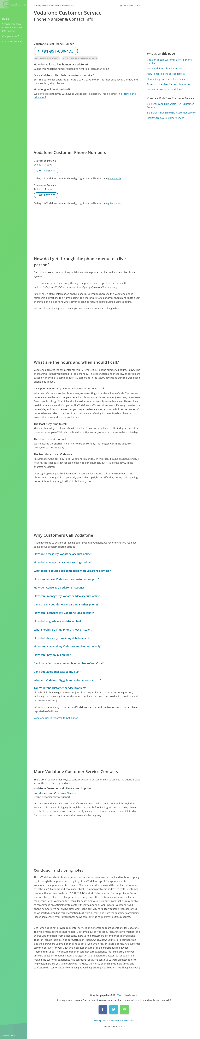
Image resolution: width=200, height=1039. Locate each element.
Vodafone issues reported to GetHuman (56, 718)
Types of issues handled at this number (168, 84)
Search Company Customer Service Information (12, 27)
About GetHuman (12, 41)
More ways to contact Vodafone (164, 89)
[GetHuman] (13, 4)
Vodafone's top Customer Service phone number (169, 61)
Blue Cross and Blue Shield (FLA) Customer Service (170, 105)
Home (5, 18)
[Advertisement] (87, 124)
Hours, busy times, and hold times (166, 79)
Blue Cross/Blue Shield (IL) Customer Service (171, 112)
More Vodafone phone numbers (165, 68)
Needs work (130, 995)
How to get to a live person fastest (166, 73)
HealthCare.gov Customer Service (165, 117)
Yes (119, 995)
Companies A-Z (10, 36)
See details (115, 178)
